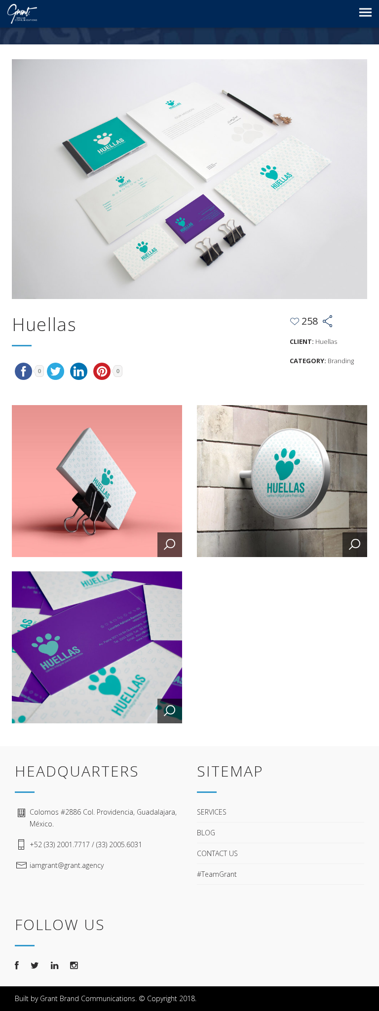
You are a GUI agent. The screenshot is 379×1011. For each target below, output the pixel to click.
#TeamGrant (217, 874)
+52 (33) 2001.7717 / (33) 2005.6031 (86, 844)
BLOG (206, 832)
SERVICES (212, 812)
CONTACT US (217, 853)
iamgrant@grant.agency (67, 865)
